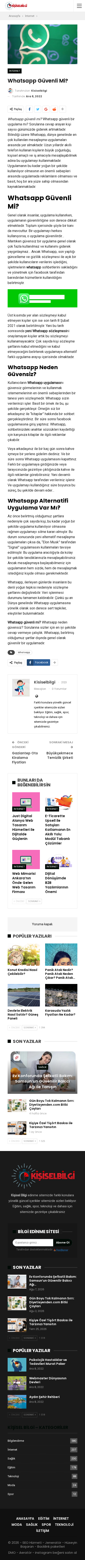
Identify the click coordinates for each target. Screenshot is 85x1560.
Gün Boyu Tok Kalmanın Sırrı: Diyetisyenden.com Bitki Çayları (51, 1105)
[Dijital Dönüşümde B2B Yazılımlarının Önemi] (59, 859)
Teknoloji (13, 1476)
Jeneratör (53, 1542)
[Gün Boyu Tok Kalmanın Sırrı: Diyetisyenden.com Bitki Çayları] (17, 1106)
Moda (11, 1485)
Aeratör (25, 1552)
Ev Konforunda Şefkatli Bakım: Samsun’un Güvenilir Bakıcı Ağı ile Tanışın (42, 1081)
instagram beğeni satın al (56, 1552)
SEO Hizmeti (32, 1542)
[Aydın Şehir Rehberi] (17, 1402)
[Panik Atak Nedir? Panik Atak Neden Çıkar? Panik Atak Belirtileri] (61, 954)
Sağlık (42, 1067)
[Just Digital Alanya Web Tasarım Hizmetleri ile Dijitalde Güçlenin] (26, 802)
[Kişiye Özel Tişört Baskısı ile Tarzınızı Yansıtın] (17, 1128)
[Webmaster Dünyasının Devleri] (17, 1383)
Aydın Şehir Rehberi (44, 1397)
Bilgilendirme (16, 1440)
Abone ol (63, 1242)
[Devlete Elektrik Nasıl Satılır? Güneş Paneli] (24, 995)
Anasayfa (25, 1518)
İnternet (14, 71)
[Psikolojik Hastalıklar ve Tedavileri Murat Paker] (17, 1365)
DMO (12, 1552)
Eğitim (11, 1467)
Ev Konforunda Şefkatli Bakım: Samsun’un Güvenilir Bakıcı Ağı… (53, 1280)
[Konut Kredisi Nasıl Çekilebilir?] (24, 954)
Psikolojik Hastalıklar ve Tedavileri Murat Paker (48, 1362)
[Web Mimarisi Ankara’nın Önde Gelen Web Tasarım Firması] (26, 859)
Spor (11, 1494)
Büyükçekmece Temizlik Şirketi (59, 755)
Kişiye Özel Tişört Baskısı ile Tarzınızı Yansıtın (51, 1125)
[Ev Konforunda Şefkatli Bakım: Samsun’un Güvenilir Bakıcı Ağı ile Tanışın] (42, 1071)
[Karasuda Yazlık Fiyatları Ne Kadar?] (61, 995)
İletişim (42, 1530)
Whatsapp (24, 652)
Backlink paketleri (51, 1546)
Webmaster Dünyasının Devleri (47, 1380)
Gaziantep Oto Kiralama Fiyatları (25, 758)
